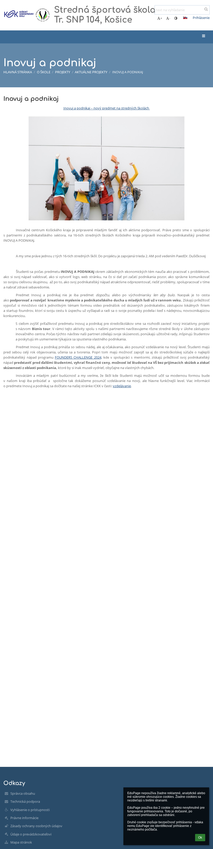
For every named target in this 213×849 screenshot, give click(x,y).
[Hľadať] (206, 9)
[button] (176, 18)
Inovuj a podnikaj (127, 72)
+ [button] (161, 18)
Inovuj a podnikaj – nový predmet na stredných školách (106, 108)
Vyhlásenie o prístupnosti (30, 809)
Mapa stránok (21, 842)
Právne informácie (24, 817)
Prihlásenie (201, 17)
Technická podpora (25, 801)
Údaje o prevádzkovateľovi (30, 834)
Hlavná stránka (17, 72)
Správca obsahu (22, 793)
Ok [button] (200, 837)
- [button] (169, 18)
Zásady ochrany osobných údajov (36, 826)
